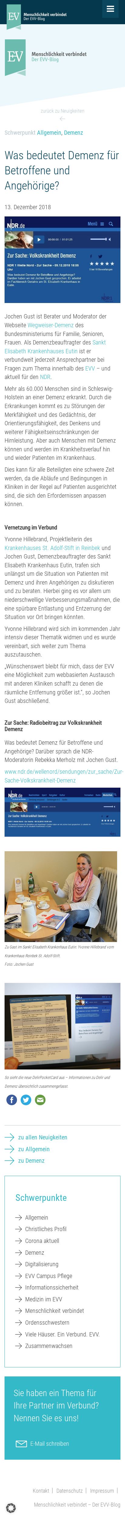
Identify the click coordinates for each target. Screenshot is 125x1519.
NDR (45, 377)
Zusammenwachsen (49, 1345)
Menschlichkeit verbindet (54, 1310)
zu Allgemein (34, 1149)
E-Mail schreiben (49, 1443)
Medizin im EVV (43, 1299)
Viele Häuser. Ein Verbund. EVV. (62, 1334)
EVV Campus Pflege (48, 1276)
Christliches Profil (45, 1229)
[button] (11, 1508)
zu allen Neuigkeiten (42, 1137)
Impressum (102, 1491)
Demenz (73, 132)
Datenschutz (69, 1491)
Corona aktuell (42, 1240)
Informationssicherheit (52, 1287)
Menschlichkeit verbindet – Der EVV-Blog (77, 1504)
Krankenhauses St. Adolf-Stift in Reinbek (52, 548)
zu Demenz (31, 1160)
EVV (90, 368)
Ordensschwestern (47, 1322)
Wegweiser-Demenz (51, 325)
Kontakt (41, 1491)
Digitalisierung (42, 1264)
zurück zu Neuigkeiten (62, 111)
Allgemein (49, 132)
